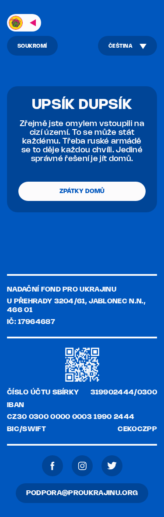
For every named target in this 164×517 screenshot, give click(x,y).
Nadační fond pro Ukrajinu (61, 289)
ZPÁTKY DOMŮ (82, 191)
